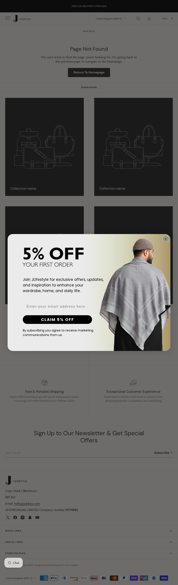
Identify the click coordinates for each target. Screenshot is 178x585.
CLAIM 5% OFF (57, 319)
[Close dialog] (165, 238)
